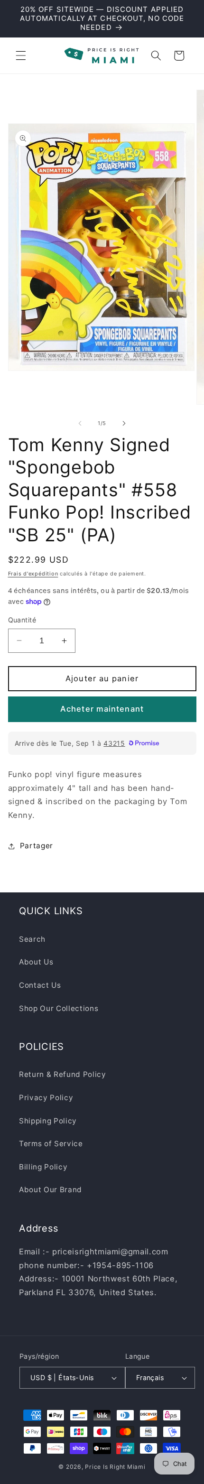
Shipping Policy (48, 1120)
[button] (20, 55)
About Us (36, 961)
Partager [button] (36, 845)
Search (32, 939)
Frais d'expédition (33, 573)
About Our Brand (50, 1189)
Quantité (22, 620)
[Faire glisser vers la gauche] (80, 423)
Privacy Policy (46, 1097)
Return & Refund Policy (62, 1074)
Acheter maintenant (102, 709)
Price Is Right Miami (115, 1466)
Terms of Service (51, 1143)
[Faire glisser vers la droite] (123, 423)
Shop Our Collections (58, 1008)
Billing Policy (43, 1166)
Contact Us (40, 985)
